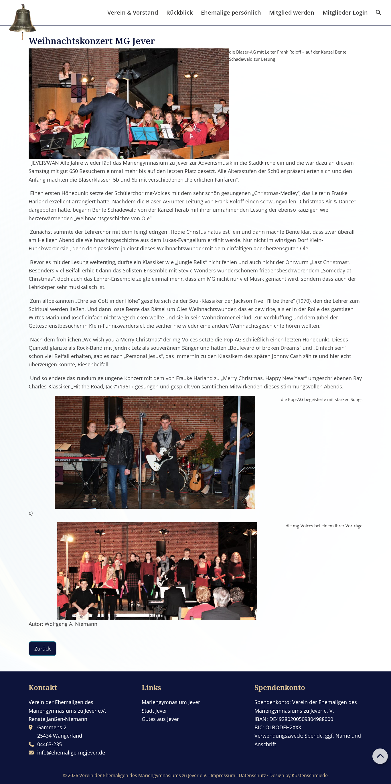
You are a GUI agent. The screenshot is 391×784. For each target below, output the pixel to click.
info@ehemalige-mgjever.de (71, 752)
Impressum (223, 775)
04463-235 (49, 744)
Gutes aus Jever (160, 719)
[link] (378, 12)
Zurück (42, 648)
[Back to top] (380, 756)
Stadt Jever (154, 710)
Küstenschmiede (310, 775)
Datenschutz (252, 775)
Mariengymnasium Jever (171, 702)
